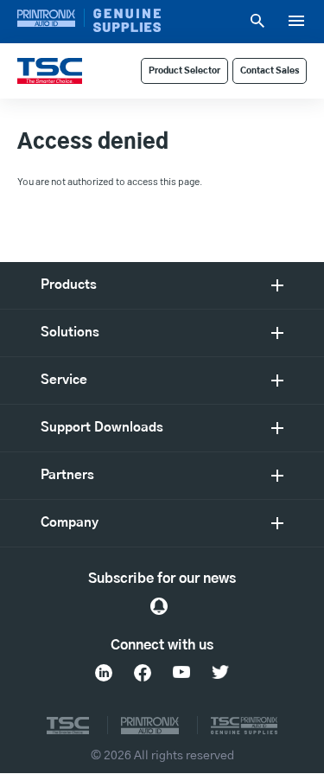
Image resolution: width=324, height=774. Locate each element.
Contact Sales (269, 71)
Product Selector (184, 71)
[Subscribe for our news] (159, 606)
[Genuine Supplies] (127, 20)
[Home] (49, 71)
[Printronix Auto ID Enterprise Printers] (51, 18)
